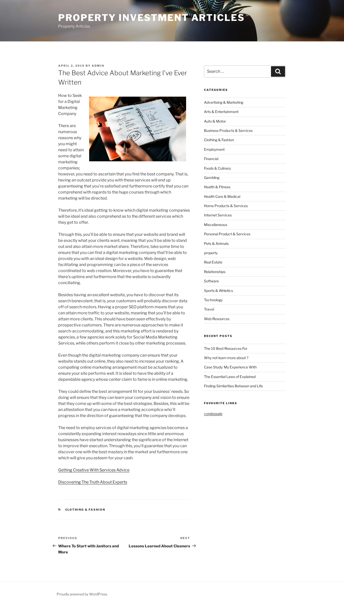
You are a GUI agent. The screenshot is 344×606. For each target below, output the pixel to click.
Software (211, 281)
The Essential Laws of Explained (230, 376)
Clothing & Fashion (85, 509)
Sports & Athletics (218, 290)
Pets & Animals (216, 243)
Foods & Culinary (217, 168)
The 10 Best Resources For (225, 348)
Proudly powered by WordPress (82, 594)
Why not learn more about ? (226, 358)
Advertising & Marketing (223, 102)
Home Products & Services (226, 206)
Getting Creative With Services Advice (93, 470)
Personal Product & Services (227, 234)
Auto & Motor (215, 121)
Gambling (211, 177)
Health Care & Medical (222, 196)
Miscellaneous (215, 224)
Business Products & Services (228, 130)
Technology (213, 300)
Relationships (214, 272)
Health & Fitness (217, 187)
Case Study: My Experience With (230, 367)
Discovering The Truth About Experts (92, 482)
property (211, 253)
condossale (213, 413)
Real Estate (213, 262)
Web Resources (216, 319)
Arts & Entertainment (221, 111)
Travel (209, 309)
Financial (211, 159)
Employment (214, 149)
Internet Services (218, 215)
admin (98, 65)
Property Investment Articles (151, 17)
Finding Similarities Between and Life (233, 386)
